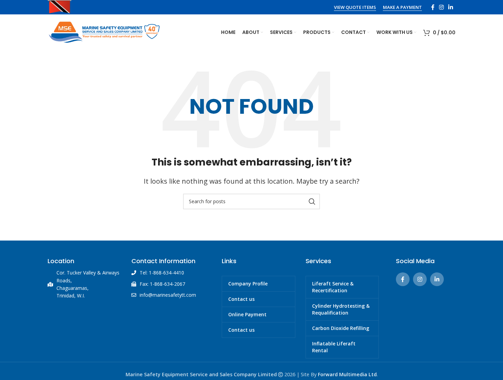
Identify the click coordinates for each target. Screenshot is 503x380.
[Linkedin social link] (450, 7)
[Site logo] (104, 31)
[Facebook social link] (433, 7)
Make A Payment (402, 7)
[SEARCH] (312, 201)
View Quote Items (355, 7)
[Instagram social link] (441, 7)
